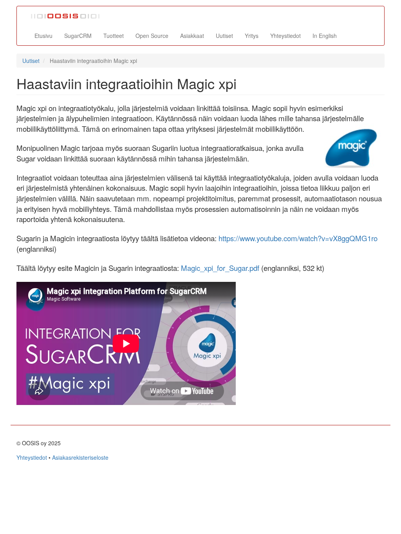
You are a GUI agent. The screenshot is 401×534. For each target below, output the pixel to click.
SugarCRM (78, 35)
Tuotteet (113, 35)
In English (324, 35)
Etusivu (43, 35)
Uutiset (224, 35)
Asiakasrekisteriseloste (80, 457)
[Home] (68, 16)
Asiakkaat (192, 35)
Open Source (151, 35)
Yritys (251, 35)
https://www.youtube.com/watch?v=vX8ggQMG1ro (298, 238)
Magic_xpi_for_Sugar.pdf (220, 268)
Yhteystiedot (285, 35)
